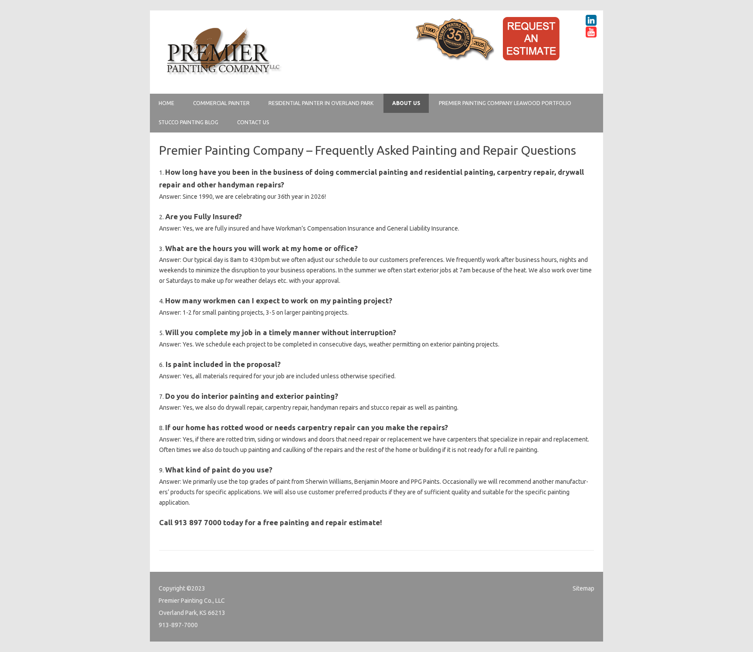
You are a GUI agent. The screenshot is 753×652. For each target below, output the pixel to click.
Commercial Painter (221, 103)
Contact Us (253, 122)
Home (166, 103)
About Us (406, 103)
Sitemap (583, 588)
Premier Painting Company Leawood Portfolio (505, 103)
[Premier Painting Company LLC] (223, 78)
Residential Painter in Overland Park (320, 103)
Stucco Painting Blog (188, 122)
